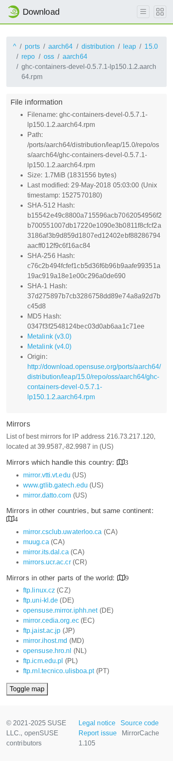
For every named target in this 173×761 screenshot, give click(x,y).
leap (129, 46)
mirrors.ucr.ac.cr (47, 562)
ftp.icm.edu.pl (43, 660)
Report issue (98, 733)
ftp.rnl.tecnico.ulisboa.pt (58, 670)
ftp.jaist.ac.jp (42, 630)
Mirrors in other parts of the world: (61, 578)
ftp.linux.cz (39, 590)
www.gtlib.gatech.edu (55, 485)
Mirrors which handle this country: (61, 462)
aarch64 (60, 46)
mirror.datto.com (47, 495)
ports (32, 46)
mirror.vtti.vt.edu (47, 475)
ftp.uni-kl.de (40, 600)
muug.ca (36, 541)
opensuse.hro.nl (47, 650)
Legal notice (97, 723)
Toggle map (27, 689)
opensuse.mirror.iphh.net (60, 610)
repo (28, 56)
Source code (140, 723)
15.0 (150, 46)
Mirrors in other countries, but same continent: (80, 511)
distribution (98, 46)
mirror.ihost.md (45, 640)
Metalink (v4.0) (49, 346)
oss (49, 56)
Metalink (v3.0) (49, 336)
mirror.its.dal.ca (46, 552)
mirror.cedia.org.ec (51, 620)
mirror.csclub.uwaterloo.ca (62, 531)
